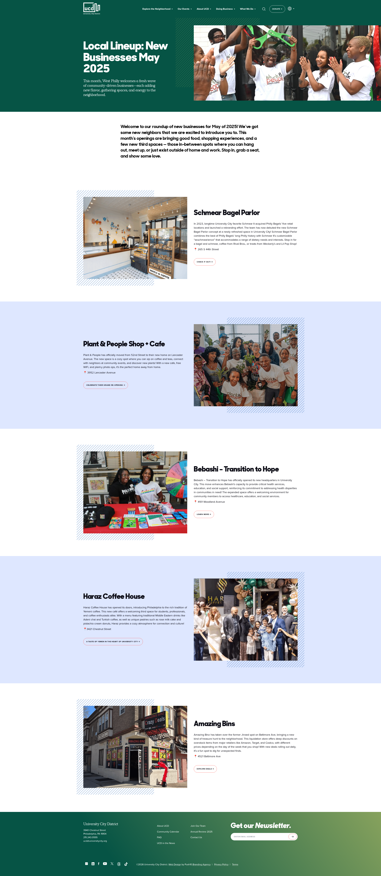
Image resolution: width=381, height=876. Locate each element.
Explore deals (204, 769)
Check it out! (204, 262)
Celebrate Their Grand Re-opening (105, 385)
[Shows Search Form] (264, 9)
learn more (203, 514)
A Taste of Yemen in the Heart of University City (112, 641)
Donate (276, 9)
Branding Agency (201, 864)
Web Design (174, 864)
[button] (157, 9)
